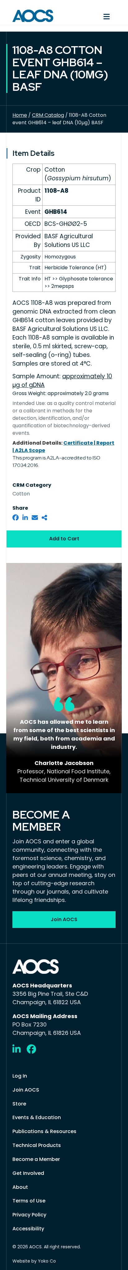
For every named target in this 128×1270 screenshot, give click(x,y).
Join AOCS (25, 1089)
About (20, 1187)
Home (19, 115)
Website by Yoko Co (34, 1261)
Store (19, 1103)
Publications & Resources (44, 1131)
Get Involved (28, 1173)
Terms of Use (28, 1200)
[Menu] (93, 15)
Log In (19, 1075)
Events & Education (36, 1117)
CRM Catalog (48, 115)
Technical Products (36, 1145)
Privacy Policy (29, 1214)
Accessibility (28, 1228)
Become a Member (36, 1159)
